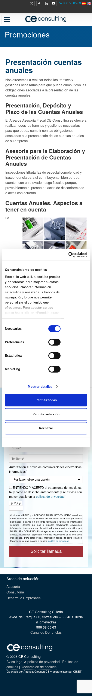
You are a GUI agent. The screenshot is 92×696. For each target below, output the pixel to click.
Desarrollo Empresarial (24, 597)
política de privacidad (50, 496)
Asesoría (13, 586)
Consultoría (15, 592)
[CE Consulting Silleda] (46, 19)
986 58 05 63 (72, 3)
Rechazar (46, 428)
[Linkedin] (46, 3)
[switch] (54, 342)
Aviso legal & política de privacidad (33, 661)
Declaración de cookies (38, 666)
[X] (32, 3)
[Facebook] (39, 3)
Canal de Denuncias (46, 632)
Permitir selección (46, 414)
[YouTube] (53, 3)
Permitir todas (46, 400)
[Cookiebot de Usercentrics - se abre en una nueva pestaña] (68, 255)
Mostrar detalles (40, 386)
